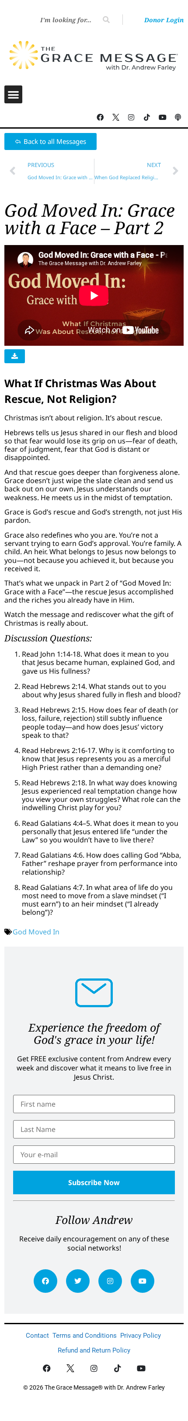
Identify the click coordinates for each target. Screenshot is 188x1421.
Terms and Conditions (84, 1335)
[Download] (14, 356)
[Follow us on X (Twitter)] (116, 117)
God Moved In (36, 932)
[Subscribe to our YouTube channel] (162, 117)
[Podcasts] (178, 117)
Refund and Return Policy (94, 1350)
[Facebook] (45, 1281)
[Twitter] (78, 1281)
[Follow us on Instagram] (131, 117)
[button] (13, 94)
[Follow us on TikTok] (147, 117)
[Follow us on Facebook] (100, 117)
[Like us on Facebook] (47, 1368)
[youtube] (142, 1281)
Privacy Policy (140, 1335)
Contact (37, 1335)
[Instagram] (110, 1281)
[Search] (106, 19)
